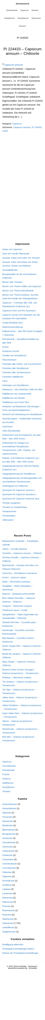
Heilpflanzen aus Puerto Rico (15, 402)
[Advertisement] (22, 167)
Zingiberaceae (8, 932)
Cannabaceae (8, 842)
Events (5, 347)
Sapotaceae (7, 919)
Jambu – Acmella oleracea (14, 549)
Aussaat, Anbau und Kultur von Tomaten (21, 258)
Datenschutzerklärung (12, 327)
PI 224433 (36, 127)
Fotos (5, 381)
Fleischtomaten (9, 360)
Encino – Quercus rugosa (14, 577)
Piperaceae (7, 902)
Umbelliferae (8, 927)
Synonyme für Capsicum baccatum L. (19, 494)
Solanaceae (7, 923)
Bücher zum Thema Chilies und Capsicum (21, 286)
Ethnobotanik (22, 4)
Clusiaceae (7, 855)
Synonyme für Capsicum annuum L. (19, 490)
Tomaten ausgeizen (11, 503)
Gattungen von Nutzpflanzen (15, 385)
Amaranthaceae (9, 804)
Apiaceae (6, 813)
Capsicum (17, 124)
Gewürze (6, 779)
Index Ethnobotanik (11, 431)
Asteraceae (7, 821)
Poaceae (6, 906)
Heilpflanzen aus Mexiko (13, 398)
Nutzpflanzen (8, 787)
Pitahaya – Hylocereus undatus (16, 677)
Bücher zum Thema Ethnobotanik (17, 290)
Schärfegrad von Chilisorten (15, 486)
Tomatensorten (9, 511)
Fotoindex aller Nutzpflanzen (15, 368)
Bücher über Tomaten (12, 282)
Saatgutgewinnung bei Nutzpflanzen (19, 474)
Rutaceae (6, 915)
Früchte (5, 774)
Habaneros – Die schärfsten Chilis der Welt (22, 389)
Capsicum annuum (22, 127)
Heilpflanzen (8, 783)
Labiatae (6, 889)
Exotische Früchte (10, 351)
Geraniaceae (8, 881)
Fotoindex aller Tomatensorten (16, 372)
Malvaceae (7, 898)
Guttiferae (7, 885)
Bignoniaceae (8, 830)
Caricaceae (7, 847)
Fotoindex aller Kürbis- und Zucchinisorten (21, 364)
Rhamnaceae (8, 910)
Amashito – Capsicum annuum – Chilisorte (22, 553)
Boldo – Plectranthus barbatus (16, 582)
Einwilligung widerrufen (12, 944)
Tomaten (6, 791)
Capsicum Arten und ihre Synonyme (19, 310)
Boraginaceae (8, 834)
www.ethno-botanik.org (17, 968)
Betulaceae (7, 825)
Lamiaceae (7, 893)
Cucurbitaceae (9, 766)
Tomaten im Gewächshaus (14, 507)
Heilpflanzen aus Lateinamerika (16, 394)
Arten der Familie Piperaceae (15, 253)
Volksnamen (8, 520)
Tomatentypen (8, 516)
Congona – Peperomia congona (17, 606)
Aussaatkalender (10, 270)
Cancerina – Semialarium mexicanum (19, 573)
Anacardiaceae (9, 808)
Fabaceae (7, 872)
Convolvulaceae (9, 864)
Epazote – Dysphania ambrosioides (18, 594)
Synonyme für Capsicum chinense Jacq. (21, 499)
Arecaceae (7, 817)
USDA (5, 131)
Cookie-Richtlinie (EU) (12, 323)
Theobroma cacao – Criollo (14, 610)
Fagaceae (7, 876)
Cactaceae (7, 838)
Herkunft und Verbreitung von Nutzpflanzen (22, 414)
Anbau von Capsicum (12, 249)
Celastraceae (8, 851)
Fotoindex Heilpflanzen (12, 377)
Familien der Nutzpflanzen (14, 355)
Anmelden (33, 968)
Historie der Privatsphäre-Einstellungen (20, 953)
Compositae (7, 859)
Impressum (7, 426)
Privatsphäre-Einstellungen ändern (18, 949)
